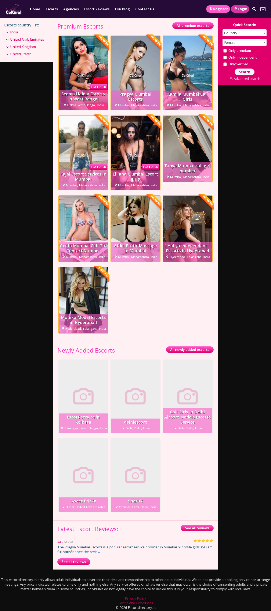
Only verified (238, 64)
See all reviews (197, 528)
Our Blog (122, 9)
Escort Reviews (96, 9)
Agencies (71, 9)
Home (35, 9)
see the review (88, 551)
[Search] (254, 9)
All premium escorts (193, 25)
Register (220, 9)
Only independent (242, 57)
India (14, 32)
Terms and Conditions (135, 603)
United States (21, 54)
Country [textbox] (230, 33)
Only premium (239, 50)
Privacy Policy (135, 598)
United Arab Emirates (27, 39)
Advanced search (247, 78)
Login (242, 9)
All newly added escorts (189, 349)
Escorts (52, 9)
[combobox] (244, 33)
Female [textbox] (229, 42)
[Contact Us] (263, 9)
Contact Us (144, 9)
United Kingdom (23, 46)
